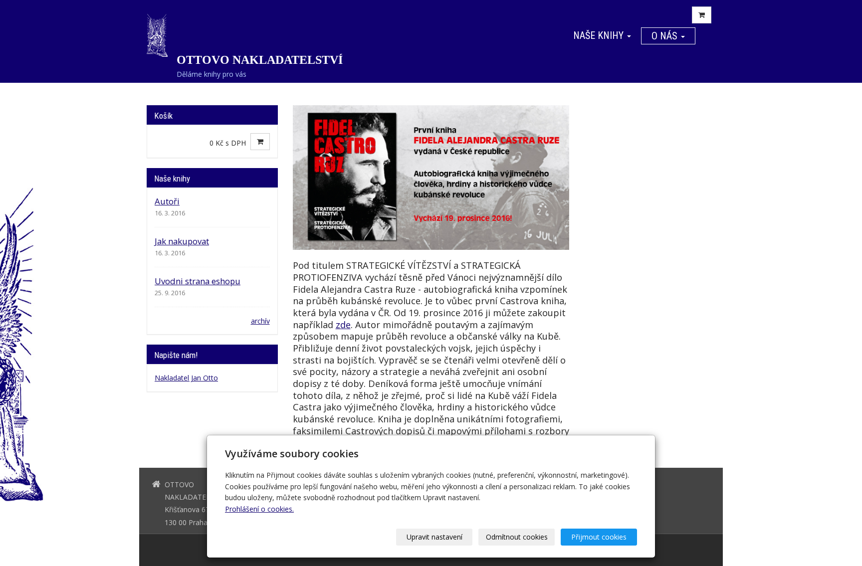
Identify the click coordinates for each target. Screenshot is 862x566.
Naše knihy (599, 35)
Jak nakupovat (182, 241)
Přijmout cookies (599, 537)
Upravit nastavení (434, 537)
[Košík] (701, 14)
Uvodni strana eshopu (197, 281)
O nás (665, 36)
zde (343, 325)
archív (260, 321)
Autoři (167, 201)
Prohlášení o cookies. (259, 509)
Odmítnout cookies (517, 537)
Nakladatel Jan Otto (186, 377)
